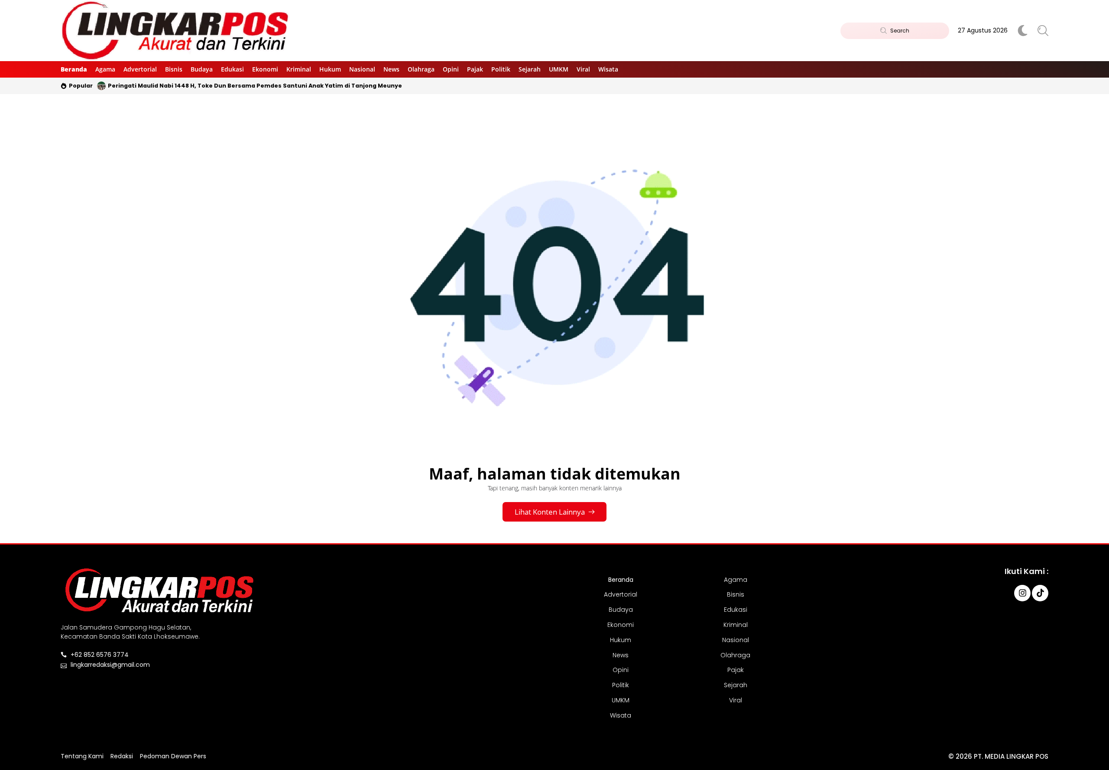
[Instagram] (1022, 593)
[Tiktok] (1040, 593)
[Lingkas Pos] (176, 30)
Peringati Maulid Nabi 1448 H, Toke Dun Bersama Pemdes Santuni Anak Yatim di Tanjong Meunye (255, 86)
